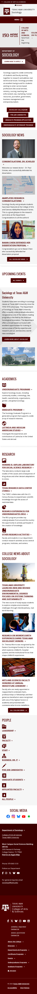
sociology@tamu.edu (10, 883)
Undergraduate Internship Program (18, 125)
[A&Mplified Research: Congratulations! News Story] (18, 185)
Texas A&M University (10, 837)
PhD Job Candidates (18, 115)
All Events (17, 280)
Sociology (17, 12)
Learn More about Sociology (16, 339)
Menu (16, 19)
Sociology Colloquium (18, 110)
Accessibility (12, 988)
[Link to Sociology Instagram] (6, 873)
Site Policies (24, 988)
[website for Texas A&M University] (6, 11)
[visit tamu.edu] (6, 908)
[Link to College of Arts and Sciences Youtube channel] (24, 921)
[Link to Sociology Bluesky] (14, 873)
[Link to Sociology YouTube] (18, 873)
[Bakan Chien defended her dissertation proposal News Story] (18, 229)
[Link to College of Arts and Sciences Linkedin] (28, 921)
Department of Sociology (12, 830)
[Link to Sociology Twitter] (10, 873)
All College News (17, 710)
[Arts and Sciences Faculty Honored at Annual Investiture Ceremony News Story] (18, 667)
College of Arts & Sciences (12, 835)
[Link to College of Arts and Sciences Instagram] (20, 921)
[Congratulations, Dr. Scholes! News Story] (18, 148)
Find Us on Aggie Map (11, 855)
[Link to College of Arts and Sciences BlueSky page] (16, 921)
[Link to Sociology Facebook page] (2, 873)
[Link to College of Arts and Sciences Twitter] (12, 921)
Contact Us (15, 929)
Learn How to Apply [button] (12, 61)
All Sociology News (17, 259)
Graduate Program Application (18, 120)
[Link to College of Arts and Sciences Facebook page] (8, 921)
